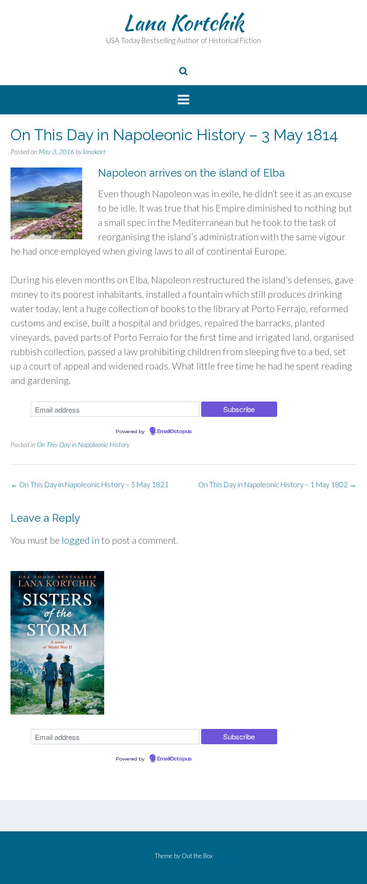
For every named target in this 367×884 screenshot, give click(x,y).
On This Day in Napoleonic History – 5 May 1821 (90, 484)
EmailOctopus (174, 431)
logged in (80, 540)
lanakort (94, 151)
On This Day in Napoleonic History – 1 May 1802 (277, 484)
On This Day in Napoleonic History (83, 444)
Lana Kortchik (183, 22)
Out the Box (197, 856)
